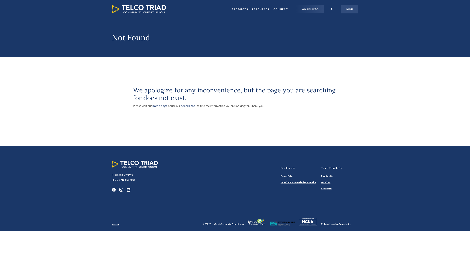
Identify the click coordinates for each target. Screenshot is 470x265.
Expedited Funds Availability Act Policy (298, 182)
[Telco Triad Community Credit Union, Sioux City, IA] (139, 9)
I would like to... (310, 9)
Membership (327, 176)
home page (159, 105)
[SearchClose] (332, 9)
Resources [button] (260, 9)
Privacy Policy (287, 176)
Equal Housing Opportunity (337, 224)
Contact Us (326, 188)
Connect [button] (280, 9)
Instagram (121, 190)
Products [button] (240, 9)
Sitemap (115, 224)
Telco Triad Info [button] (331, 168)
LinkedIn (128, 190)
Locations (325, 182)
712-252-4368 (127, 180)
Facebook (114, 190)
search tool (188, 105)
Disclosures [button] (288, 168)
